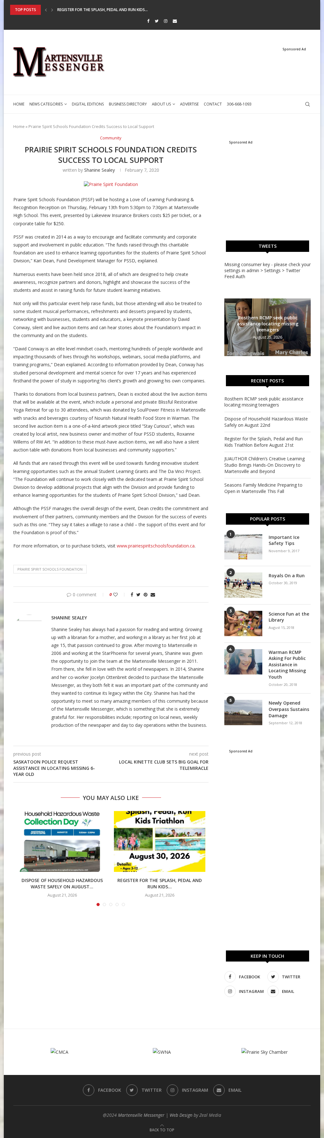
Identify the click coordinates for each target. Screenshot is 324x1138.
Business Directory (128, 104)
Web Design (181, 1115)
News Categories (46, 104)
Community (111, 138)
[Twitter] (157, 21)
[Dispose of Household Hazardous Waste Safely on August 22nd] (62, 841)
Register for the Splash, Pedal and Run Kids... (102, 9)
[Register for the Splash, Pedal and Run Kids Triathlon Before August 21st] (159, 841)
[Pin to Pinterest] (145, 594)
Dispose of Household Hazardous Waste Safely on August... (62, 883)
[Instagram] (165, 21)
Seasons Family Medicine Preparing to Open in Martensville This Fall (263, 488)
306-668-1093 (239, 104)
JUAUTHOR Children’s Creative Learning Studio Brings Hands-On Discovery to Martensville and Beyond (264, 465)
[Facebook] (148, 21)
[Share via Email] (153, 594)
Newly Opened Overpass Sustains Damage (289, 709)
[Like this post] (119, 594)
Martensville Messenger (141, 1115)
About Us (161, 104)
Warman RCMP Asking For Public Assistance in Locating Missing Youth (287, 664)
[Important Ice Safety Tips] (243, 546)
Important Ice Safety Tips (284, 540)
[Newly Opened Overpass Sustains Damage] (243, 712)
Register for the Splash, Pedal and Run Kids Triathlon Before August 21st (263, 442)
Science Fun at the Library (289, 617)
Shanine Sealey (99, 170)
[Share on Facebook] (132, 594)
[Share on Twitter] (138, 594)
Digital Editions (88, 104)
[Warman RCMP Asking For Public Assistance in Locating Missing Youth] (243, 661)
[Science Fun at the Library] (243, 623)
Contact (213, 104)
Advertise (189, 104)
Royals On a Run (287, 575)
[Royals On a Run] (243, 585)
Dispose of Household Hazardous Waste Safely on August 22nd (266, 422)
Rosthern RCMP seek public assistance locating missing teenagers (267, 324)
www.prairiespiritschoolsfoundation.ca (156, 546)
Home (18, 104)
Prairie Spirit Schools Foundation (50, 569)
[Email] (175, 21)
